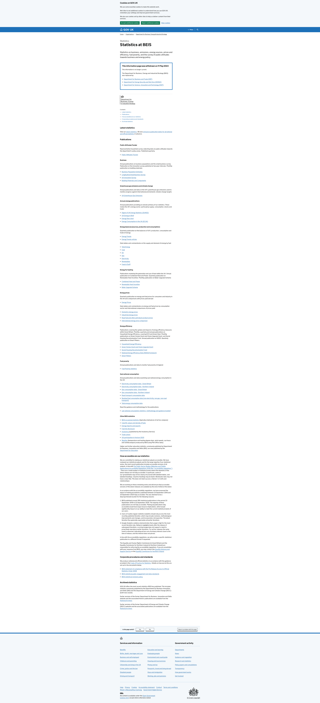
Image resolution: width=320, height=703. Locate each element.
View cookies (165, 23)
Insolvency (125, 432)
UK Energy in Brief (128, 216)
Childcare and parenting (128, 661)
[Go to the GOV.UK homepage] (127, 29)
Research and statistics (183, 661)
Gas (123, 256)
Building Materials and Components (134, 181)
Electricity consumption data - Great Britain (136, 384)
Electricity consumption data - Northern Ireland (138, 387)
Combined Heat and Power (131, 281)
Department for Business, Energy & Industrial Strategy (151, 34)
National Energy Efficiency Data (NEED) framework (139, 353)
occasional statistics (130, 420)
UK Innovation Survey (129, 178)
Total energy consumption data (132, 403)
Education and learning (155, 650)
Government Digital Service (152, 690)
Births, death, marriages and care (131, 653)
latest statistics (131, 132)
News (177, 653)
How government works (183, 672)
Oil (123, 253)
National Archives (126, 601)
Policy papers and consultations (186, 665)
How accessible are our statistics (131, 117)
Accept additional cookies (130, 23)
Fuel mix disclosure (128, 429)
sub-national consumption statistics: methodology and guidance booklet (146, 411)
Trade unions (126, 435)
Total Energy (126, 247)
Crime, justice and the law (129, 668)
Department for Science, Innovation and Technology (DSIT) (144, 85)
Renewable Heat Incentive (131, 284)
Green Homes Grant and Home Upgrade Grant (137, 347)
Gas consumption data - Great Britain (134, 389)
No (151, 629)
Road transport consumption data (133, 395)
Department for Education (129, 450)
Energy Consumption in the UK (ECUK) (135, 221)
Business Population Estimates (132, 172)
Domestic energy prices (130, 312)
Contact (159, 687)
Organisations (130, 34)
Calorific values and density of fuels (134, 423)
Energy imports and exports (131, 426)
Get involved (179, 676)
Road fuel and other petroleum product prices (137, 318)
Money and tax (153, 665)
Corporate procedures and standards (132, 119)
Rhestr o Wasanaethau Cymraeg (131, 690)
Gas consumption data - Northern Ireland (136, 392)
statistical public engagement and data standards (140, 574)
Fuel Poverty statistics (129, 369)
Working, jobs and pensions (157, 676)
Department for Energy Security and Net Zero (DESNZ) (142, 82)
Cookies (134, 687)
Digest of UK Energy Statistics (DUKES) (135, 213)
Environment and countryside (157, 657)
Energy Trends (126, 236)
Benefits (123, 650)
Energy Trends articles (129, 239)
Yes (141, 629)
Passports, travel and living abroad (159, 668)
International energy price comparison (135, 321)
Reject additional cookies (150, 23)
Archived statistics (127, 121)
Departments (179, 650)
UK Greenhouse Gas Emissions (132, 196)
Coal (123, 250)
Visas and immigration (155, 672)
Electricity (125, 259)
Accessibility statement (147, 687)
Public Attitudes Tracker (130, 155)
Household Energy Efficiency (131, 344)
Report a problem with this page (187, 629)
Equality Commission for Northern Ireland (150, 551)
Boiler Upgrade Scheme (130, 287)
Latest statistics (126, 112)
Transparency (179, 668)
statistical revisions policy (132, 577)
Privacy (127, 687)
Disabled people (125, 672)
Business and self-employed (129, 657)
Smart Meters (126, 356)
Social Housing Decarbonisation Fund (134, 350)
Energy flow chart (128, 218)
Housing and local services (157, 661)
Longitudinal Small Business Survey (133, 175)
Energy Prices (126, 302)
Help (121, 687)
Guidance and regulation (183, 657)
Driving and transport (127, 676)
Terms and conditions (170, 687)
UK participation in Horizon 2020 (133, 437)
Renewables (126, 261)
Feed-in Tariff (126, 264)
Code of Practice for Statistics (140, 563)
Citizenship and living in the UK (130, 665)
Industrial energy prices (130, 315)
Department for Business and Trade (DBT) (138, 79)
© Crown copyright (193, 698)
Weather (125, 440)
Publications (125, 114)
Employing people (154, 653)
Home (122, 34)
